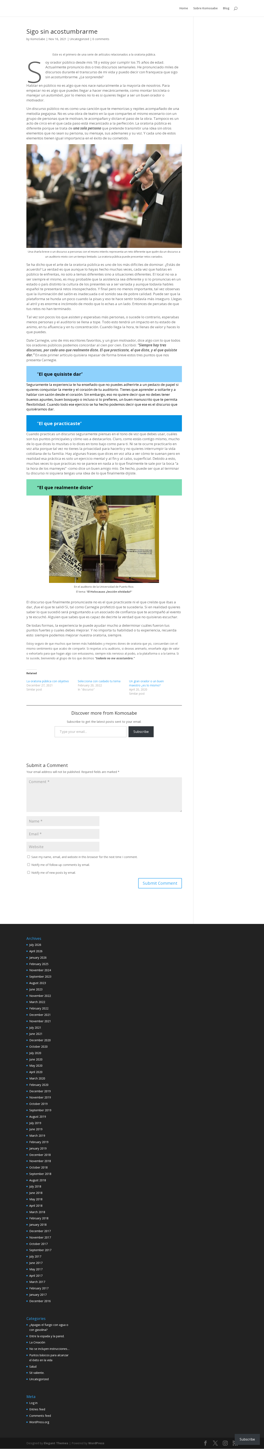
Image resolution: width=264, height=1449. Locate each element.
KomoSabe (37, 39)
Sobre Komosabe (205, 8)
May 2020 (35, 1065)
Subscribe (141, 731)
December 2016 (40, 1301)
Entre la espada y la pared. (46, 1336)
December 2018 (40, 1155)
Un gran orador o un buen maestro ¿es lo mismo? (146, 683)
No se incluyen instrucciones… (49, 1349)
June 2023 (35, 989)
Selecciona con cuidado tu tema (99, 681)
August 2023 (37, 983)
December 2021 (40, 1015)
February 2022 (38, 1008)
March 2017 (37, 1282)
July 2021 (35, 1027)
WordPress (96, 1443)
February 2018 (38, 1218)
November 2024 (40, 970)
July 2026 (35, 945)
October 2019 (38, 1104)
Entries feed (37, 1409)
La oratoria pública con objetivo (47, 681)
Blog (226, 8)
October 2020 (38, 1046)
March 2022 (37, 1002)
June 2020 (35, 1059)
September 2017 (40, 1250)
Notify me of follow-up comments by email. (60, 865)
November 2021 (40, 1021)
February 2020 (38, 1085)
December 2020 (40, 1040)
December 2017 (40, 1231)
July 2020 (35, 1053)
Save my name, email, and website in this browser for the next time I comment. (84, 857)
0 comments (100, 39)
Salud (33, 1366)
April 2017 (35, 1276)
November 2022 (40, 996)
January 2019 (38, 1148)
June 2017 (35, 1263)
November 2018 (40, 1161)
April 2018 (35, 1206)
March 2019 (37, 1136)
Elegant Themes (56, 1443)
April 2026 (35, 951)
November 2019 (40, 1097)
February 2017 (38, 1288)
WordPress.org (39, 1422)
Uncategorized (79, 39)
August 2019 (37, 1117)
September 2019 (40, 1110)
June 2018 (35, 1193)
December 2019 (40, 1091)
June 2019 (35, 1129)
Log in (33, 1403)
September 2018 (40, 1174)
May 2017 (35, 1269)
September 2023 (40, 976)
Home (183, 8)
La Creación (37, 1342)
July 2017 (35, 1256)
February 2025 (38, 964)
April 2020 (35, 1072)
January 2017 (38, 1295)
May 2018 (35, 1199)
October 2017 (38, 1244)
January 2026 (38, 957)
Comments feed (40, 1416)
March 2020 (37, 1078)
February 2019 (38, 1142)
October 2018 (38, 1167)
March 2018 (37, 1212)
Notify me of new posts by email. (53, 873)
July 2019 (35, 1123)
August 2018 (37, 1180)
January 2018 (38, 1225)
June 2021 (35, 1034)
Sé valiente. (36, 1373)
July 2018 (35, 1186)
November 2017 (40, 1237)
